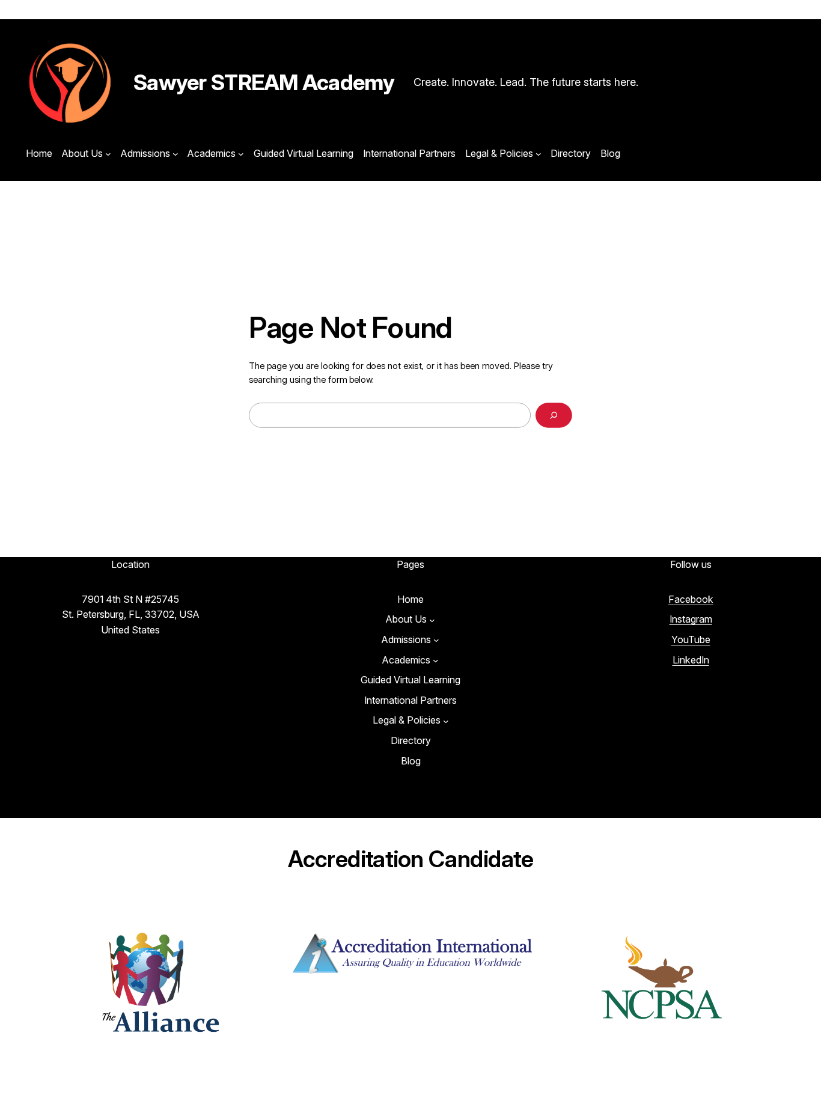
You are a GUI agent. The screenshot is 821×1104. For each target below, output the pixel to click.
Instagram (691, 619)
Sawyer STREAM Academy (263, 82)
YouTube (690, 639)
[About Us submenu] (108, 154)
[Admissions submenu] (175, 154)
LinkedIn (691, 660)
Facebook (690, 599)
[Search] (554, 414)
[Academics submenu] (241, 154)
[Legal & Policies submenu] (539, 154)
